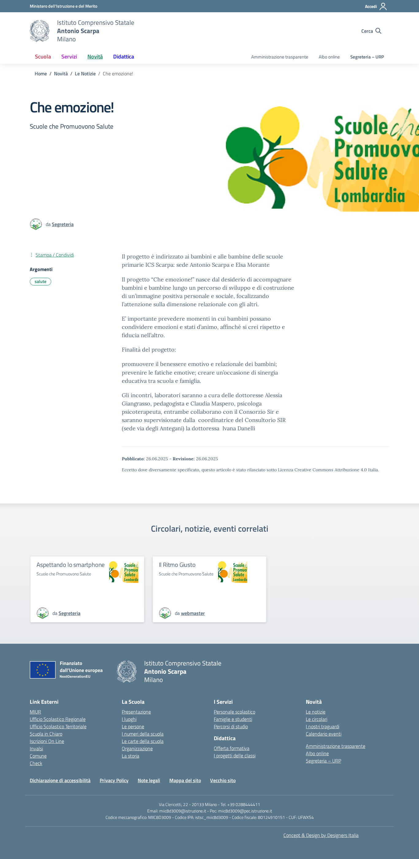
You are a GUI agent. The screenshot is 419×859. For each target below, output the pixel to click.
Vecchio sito (223, 780)
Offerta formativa (231, 748)
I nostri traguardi (322, 726)
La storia (130, 755)
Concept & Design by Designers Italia (321, 835)
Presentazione (136, 711)
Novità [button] (95, 56)
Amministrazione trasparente (279, 56)
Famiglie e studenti (233, 719)
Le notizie (315, 711)
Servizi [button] (69, 56)
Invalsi (36, 748)
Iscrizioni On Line (47, 741)
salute (40, 281)
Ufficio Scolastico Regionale (58, 719)
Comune (38, 755)
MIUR (35, 711)
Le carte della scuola (142, 741)
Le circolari (316, 719)
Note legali (149, 780)
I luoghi (129, 719)
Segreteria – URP (367, 56)
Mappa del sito (185, 780)
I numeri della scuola (142, 733)
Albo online (329, 56)
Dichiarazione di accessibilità (60, 780)
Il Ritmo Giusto (177, 564)
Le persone (133, 726)
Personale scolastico (234, 711)
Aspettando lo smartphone (71, 564)
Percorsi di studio (231, 726)
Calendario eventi (323, 733)
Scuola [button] (43, 56)
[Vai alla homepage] (39, 31)
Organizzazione (137, 748)
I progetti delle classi (235, 755)
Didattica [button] (123, 56)
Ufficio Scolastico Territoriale (58, 726)
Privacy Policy (114, 780)
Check (36, 763)
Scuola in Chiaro (46, 733)
